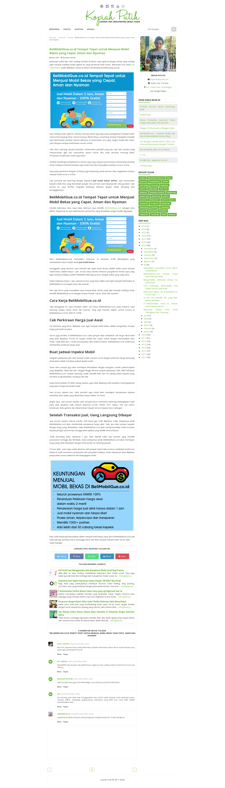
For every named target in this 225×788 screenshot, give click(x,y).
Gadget (143, 189)
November (149, 251)
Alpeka (142, 178)
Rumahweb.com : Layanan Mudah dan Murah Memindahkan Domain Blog (157, 134)
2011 (144, 357)
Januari (147, 331)
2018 (144, 334)
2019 (144, 245)
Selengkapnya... (125, 576)
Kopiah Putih (106, 779)
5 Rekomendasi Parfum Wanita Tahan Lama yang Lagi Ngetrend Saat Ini (90, 591)
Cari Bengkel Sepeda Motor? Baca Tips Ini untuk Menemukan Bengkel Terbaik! (157, 142)
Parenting (165, 204)
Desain (165, 182)
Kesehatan (156, 196)
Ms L (173, 200)
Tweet (63, 556)
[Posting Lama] (134, 770)
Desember (149, 248)
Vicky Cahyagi (63, 644)
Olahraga (144, 204)
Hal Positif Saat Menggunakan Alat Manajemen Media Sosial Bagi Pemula (91, 570)
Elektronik (144, 185)
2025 (144, 226)
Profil (67, 29)
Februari (148, 328)
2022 (144, 235)
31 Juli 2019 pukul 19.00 (70, 694)
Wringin (172, 215)
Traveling (155, 215)
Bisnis (168, 178)
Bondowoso (155, 182)
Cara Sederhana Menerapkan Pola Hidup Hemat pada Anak (160, 287)
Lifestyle (165, 200)
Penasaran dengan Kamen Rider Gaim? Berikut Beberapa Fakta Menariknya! (92, 601)
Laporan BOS (153, 200)
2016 (144, 341)
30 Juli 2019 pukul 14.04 (83, 679)
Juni (145, 315)
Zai (58, 694)
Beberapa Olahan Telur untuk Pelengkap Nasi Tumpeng (160, 311)
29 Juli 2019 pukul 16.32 (79, 644)
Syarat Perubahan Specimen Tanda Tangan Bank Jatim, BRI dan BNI (157, 121)
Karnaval (144, 193)
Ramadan (165, 207)
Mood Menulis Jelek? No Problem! (155, 149)
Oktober (148, 255)
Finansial (164, 185)
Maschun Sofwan (65, 679)
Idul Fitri (164, 189)
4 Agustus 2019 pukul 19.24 (82, 714)
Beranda (54, 29)
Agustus (148, 261)
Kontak (79, 29)
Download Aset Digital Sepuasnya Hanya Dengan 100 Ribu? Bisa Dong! (89, 580)
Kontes (166, 196)
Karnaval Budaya (157, 193)
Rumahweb (152, 211)
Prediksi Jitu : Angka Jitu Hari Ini (153, 160)
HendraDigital (63, 714)
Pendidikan (144, 207)
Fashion (154, 185)
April (146, 322)
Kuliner (143, 200)
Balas (59, 654)
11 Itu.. (143, 155)
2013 (144, 351)
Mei (146, 318)
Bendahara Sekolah (156, 178)
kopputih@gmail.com (159, 79)
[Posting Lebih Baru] (49, 770)
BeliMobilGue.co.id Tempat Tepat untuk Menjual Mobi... (160, 275)
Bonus (90, 29)
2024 (144, 229)
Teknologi (144, 215)
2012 (144, 354)
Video (164, 215)
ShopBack (163, 211)
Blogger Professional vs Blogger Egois (157, 128)
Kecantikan (144, 196)
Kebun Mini (171, 193)
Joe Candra (62, 661)
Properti (155, 207)
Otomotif (66, 58)
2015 (144, 344)
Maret (147, 325)
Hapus (65, 654)
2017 (144, 338)
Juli (145, 264)
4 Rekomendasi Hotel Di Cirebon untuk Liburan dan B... (160, 305)
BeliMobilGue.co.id (113, 208)
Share (77, 556)
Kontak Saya (145, 114)
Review (73, 58)
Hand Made (152, 189)
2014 (144, 347)
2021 (144, 239)
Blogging (144, 182)
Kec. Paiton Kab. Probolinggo (159, 87)
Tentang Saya (146, 165)
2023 (144, 232)
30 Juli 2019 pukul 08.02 (77, 661)
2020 (144, 242)
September (149, 258)
